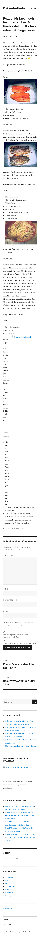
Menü (33, 8)
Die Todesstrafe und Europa (15, 809)
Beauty (7, 880)
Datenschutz (7, 908)
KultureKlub (9, 886)
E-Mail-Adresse (10, 600)
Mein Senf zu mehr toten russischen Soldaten (21, 746)
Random (8, 889)
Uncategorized (10, 896)
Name (6, 589)
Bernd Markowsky (11, 812)
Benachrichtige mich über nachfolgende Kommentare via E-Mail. (15, 636)
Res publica (9, 892)
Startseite (7, 919)
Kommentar (9, 555)
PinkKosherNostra (14, 8)
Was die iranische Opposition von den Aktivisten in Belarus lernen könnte (19, 815)
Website (7, 611)
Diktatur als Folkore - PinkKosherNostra (19, 806)
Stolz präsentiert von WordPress (25, 932)
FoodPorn (25, 529)
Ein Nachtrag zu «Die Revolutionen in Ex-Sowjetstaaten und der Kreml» (20, 837)
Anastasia (6, 529)
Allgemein (9, 877)
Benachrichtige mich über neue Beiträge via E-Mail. (19, 643)
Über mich (7, 924)
